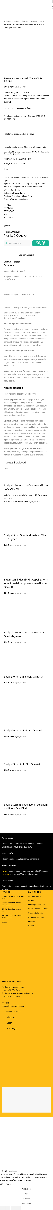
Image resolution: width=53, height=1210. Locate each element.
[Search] (51, 12)
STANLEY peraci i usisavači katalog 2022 (12, 917)
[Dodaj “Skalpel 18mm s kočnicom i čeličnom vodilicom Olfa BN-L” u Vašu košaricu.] (7, 819)
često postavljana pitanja (34, 886)
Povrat (5, 871)
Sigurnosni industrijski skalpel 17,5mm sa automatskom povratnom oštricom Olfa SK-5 (26, 583)
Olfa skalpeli (37, 21)
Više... (4, 922)
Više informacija (7, 1184)
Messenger (12, 1028)
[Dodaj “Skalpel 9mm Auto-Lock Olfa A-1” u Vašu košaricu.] (7, 741)
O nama (31, 921)
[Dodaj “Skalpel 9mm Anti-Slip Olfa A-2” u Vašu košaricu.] (7, 775)
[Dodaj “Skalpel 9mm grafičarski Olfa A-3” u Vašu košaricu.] (7, 687)
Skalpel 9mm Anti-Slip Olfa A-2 (22, 764)
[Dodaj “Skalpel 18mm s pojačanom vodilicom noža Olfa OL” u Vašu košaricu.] (7, 506)
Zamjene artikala (34, 896)
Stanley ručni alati (21, 21)
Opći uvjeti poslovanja (36, 905)
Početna (7, 21)
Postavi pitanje (40, 243)
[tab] (7, 177)
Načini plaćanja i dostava (38, 909)
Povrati (31, 900)
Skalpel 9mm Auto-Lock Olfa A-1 (23, 730)
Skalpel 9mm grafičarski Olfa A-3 (23, 676)
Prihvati (19, 1184)
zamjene (5, 874)
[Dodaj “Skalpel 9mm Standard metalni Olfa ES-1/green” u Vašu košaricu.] (7, 550)
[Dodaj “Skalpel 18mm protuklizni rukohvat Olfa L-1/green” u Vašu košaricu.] (7, 647)
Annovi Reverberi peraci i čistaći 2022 (11, 904)
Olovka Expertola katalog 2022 (11, 910)
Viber (9, 1023)
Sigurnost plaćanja (35, 913)
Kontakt (31, 926)
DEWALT (10, 12)
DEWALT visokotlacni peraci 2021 (13, 897)
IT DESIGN (23, 1171)
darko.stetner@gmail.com (13, 1006)
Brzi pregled (7, 512)
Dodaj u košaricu (25, 108)
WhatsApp (11, 1017)
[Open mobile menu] (3, 12)
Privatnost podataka (36, 917)
